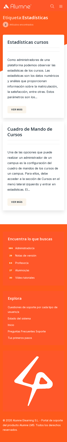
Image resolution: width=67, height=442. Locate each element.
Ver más (17, 109)
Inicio (11, 324)
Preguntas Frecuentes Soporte (27, 331)
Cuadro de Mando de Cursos (29, 131)
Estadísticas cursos (27, 42)
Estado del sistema (19, 318)
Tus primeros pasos (20, 337)
